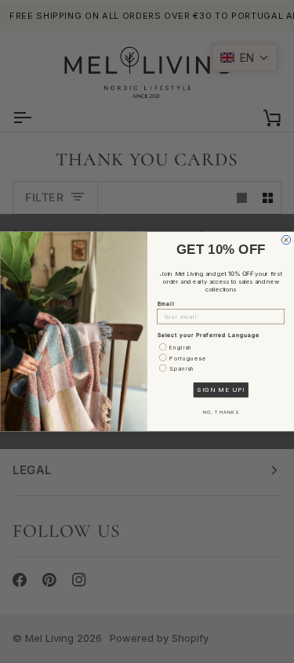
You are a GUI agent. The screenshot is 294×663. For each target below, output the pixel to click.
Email (165, 303)
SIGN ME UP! (221, 390)
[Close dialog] (286, 240)
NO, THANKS (220, 412)
